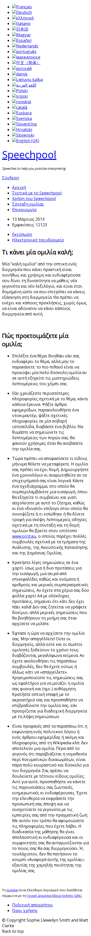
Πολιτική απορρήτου (32, 905)
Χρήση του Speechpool (34, 198)
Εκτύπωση (22, 234)
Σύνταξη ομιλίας (28, 204)
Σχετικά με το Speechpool (37, 193)
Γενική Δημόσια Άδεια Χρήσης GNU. (54, 895)
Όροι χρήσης (25, 910)
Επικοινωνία (24, 209)
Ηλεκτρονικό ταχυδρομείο (38, 240)
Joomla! (12, 890)
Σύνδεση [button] (10, 178)
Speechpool (29, 154)
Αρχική (19, 187)
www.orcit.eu (24, 536)
